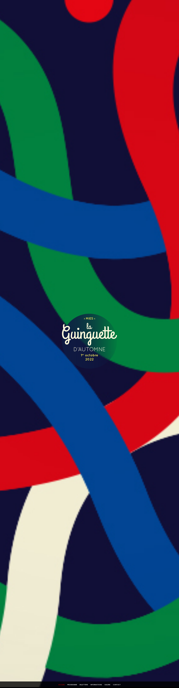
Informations (96, 685)
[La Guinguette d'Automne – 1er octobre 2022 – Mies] (89, 367)
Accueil (61, 685)
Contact (117, 685)
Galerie (107, 685)
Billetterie (84, 685)
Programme (72, 685)
